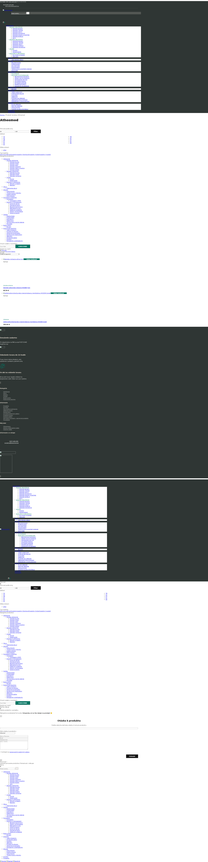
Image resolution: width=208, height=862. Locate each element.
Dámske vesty (18, 44)
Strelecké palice (17, 93)
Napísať (10, 861)
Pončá (15, 50)
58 (71, 143)
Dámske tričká (18, 42)
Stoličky (14, 95)
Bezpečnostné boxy (22, 76)
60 (4, 144)
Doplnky (11, 90)
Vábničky (14, 97)
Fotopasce (12, 72)
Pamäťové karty (20, 84)
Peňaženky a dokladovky (20, 101)
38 (71, 137)
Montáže (14, 70)
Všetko (13, 251)
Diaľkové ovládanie (22, 86)
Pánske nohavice (19, 33)
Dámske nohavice (19, 47)
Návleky (15, 56)
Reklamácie (7, 412)
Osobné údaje (7, 429)
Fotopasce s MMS (15, 200)
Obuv (10, 58)
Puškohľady (15, 64)
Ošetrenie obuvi (17, 59)
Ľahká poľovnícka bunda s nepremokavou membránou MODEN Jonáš (25, 322)
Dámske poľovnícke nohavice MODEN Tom (16, 288)
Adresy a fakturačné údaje (11, 428)
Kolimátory (15, 66)
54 (70, 141)
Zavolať (3, 861)
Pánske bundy (18, 29)
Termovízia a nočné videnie (21, 69)
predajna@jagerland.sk (11, 443)
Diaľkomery (15, 67)
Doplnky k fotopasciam (20, 75)
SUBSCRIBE (22, 246)
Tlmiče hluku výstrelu (19, 109)
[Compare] (73, 18)
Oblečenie (10, 25)
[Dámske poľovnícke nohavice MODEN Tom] (13, 259)
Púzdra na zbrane (18, 98)
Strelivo (11, 110)
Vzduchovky (15, 107)
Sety (14, 38)
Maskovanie (17, 52)
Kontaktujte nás (8, 4)
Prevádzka (6, 420)
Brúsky (13, 89)
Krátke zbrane (16, 106)
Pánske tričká (18, 30)
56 (4, 143)
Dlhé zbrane (16, 104)
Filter (36, 131)
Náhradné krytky (21, 80)
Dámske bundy (18, 41)
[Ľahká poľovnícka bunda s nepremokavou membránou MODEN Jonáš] (26, 293)
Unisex (11, 49)
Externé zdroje (20, 83)
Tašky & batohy (16, 92)
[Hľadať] (27, 13)
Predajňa (11, 112)
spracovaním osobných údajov (19, 752)
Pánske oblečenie (15, 27)
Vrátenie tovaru (8, 410)
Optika (10, 61)
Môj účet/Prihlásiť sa (12, 6)
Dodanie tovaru (8, 415)
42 (71, 138)
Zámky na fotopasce (22, 78)
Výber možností (31, 259)
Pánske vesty (17, 32)
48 (4, 140)
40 (4, 138)
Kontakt (5, 407)
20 (6, 251)
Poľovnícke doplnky (9, 228)
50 (71, 140)
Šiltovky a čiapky (19, 55)
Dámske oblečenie (16, 39)
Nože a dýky (12, 87)
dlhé (4, 150)
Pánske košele (18, 36)
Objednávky (7, 426)
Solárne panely (20, 81)
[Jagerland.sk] (7, 10)
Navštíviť (17, 861)
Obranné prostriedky (19, 100)
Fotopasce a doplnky (10, 197)
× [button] (6, 762)
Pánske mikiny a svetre (21, 35)
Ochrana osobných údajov (11, 413)
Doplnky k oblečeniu (17, 53)
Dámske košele (18, 46)
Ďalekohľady (16, 63)
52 (4, 141)
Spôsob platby (7, 417)
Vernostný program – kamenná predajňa (15, 418)
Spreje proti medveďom (14, 234)
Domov (2, 115)
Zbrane (11, 103)
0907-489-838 (12, 1)
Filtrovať (3, 250)
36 (4, 137)
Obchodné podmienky (10, 409)
